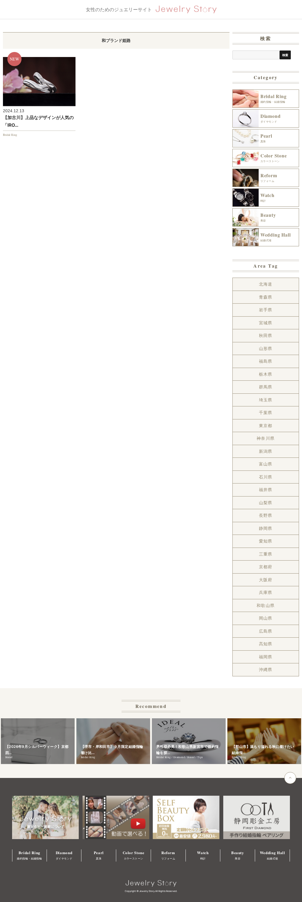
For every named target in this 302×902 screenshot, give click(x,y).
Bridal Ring (10, 135)
